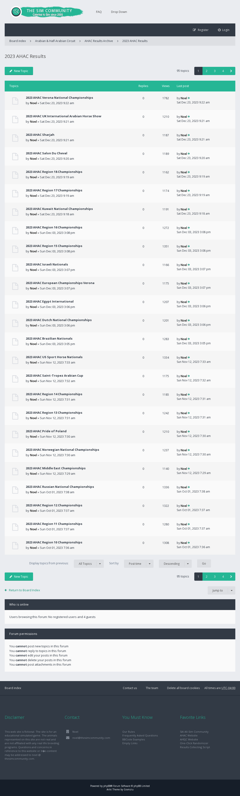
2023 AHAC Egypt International (50, 301)
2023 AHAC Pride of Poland (46, 431)
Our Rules (128, 731)
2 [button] (206, 71)
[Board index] (44, 12)
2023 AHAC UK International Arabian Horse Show (63, 116)
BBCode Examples (133, 739)
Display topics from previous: (60, 563)
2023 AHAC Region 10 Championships (54, 542)
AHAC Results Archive (99, 41)
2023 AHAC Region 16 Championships (54, 227)
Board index (13, 688)
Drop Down (119, 12)
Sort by (125, 563)
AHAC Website (189, 735)
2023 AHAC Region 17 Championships (54, 190)
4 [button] (223, 71)
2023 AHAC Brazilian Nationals (49, 338)
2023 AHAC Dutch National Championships (59, 320)
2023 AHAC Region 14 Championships (54, 394)
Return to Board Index (24, 590)
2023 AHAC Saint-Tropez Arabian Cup (54, 375)
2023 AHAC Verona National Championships (59, 97)
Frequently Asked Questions (140, 735)
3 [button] (215, 71)
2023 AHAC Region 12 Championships (54, 505)
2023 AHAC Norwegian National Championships (62, 449)
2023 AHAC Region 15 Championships (54, 246)
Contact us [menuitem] (130, 688)
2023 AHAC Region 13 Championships (54, 412)
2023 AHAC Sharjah (40, 135)
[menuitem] (223, 30)
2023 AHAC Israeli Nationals (47, 264)
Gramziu (129, 789)
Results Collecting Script (195, 747)
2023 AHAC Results (134, 41)
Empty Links (129, 743)
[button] (231, 71)
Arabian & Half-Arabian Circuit (55, 41)
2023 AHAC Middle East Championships (56, 468)
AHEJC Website (189, 739)
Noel (33, 103)
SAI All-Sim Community (194, 731)
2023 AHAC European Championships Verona (60, 283)
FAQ (99, 12)
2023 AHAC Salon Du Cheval (46, 153)
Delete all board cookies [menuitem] (183, 688)
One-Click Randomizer (194, 743)
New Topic (21, 71)
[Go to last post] (189, 98)
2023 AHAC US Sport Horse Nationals (54, 357)
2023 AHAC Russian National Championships (60, 487)
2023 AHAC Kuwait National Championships (59, 209)
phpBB (107, 786)
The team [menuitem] (152, 688)
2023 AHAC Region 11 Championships (54, 524)
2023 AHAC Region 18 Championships (54, 172)
